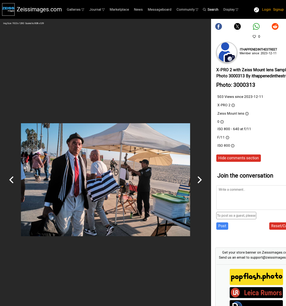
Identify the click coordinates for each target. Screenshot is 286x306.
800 (227, 145)
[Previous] (11, 185)
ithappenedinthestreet (258, 49)
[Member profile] (226, 52)
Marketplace (119, 9)
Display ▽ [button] (230, 9)
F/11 (221, 137)
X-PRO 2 (224, 105)
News (138, 9)
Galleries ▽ (75, 9)
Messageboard (159, 9)
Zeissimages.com (39, 9)
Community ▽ (187, 9)
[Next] (199, 185)
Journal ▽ (97, 9)
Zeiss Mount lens (231, 113)
